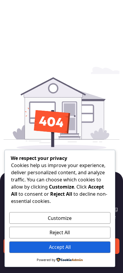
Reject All (60, 232)
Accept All (60, 247)
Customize (60, 218)
